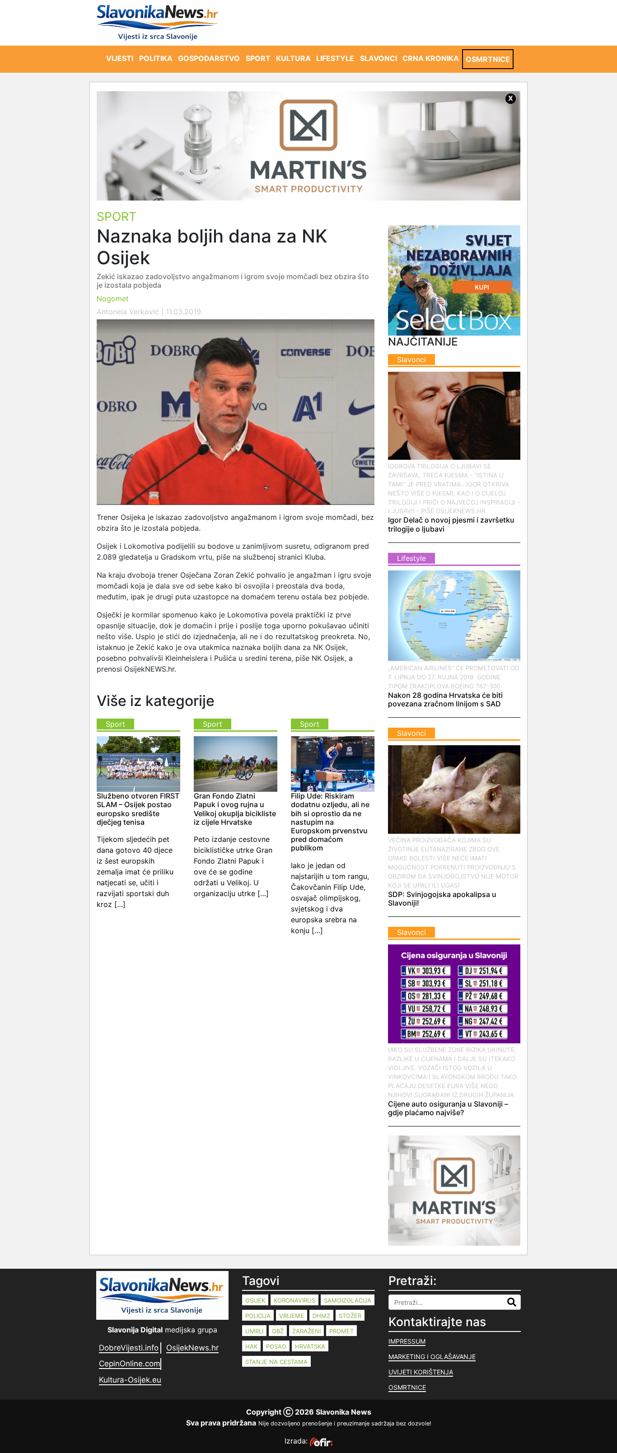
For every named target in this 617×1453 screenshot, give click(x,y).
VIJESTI (119, 58)
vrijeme (291, 1315)
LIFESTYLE (335, 58)
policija (258, 1315)
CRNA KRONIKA (430, 58)
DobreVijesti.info (129, 1347)
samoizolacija (347, 1300)
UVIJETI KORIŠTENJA (420, 1372)
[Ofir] (321, 1440)
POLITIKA (156, 58)
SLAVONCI (378, 58)
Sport (116, 216)
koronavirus (294, 1300)
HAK (251, 1346)
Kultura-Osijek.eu (130, 1379)
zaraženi (306, 1331)
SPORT (258, 58)
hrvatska (310, 1346)
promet (341, 1331)
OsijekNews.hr (192, 1347)
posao (276, 1346)
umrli (254, 1331)
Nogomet (113, 298)
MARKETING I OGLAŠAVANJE (432, 1356)
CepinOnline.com (129, 1363)
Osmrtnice (407, 1387)
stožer (350, 1315)
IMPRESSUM (406, 1341)
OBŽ (278, 1331)
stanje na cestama (276, 1361)
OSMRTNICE (488, 59)
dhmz (321, 1315)
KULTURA (293, 58)
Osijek (255, 1300)
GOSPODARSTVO (209, 58)
